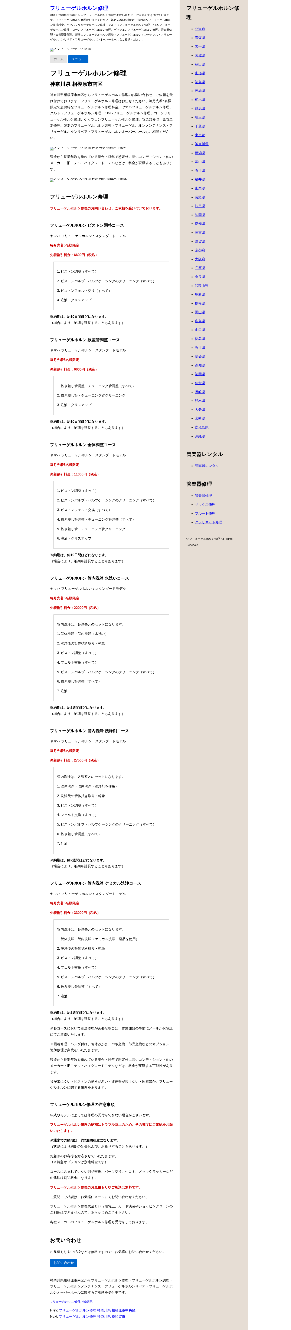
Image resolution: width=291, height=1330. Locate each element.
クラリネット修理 (208, 522)
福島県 (200, 82)
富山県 (200, 161)
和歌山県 (202, 286)
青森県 (200, 38)
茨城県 (200, 91)
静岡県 (200, 215)
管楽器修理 (203, 495)
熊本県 (200, 400)
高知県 (200, 365)
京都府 (200, 250)
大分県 (200, 409)
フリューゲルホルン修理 (79, 8)
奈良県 (200, 277)
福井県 (200, 179)
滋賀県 (200, 241)
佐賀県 (200, 383)
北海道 (200, 29)
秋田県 (200, 64)
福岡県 (200, 374)
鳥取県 (200, 294)
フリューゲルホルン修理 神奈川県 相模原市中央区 (97, 1310)
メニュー (78, 59)
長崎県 (200, 392)
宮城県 (200, 55)
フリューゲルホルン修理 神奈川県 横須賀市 (92, 1316)
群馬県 (200, 108)
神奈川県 (202, 144)
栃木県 (200, 100)
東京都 (200, 135)
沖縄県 (200, 436)
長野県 (200, 197)
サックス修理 (205, 504)
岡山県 (200, 312)
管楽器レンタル (207, 466)
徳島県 (200, 339)
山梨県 (200, 188)
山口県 (200, 330)
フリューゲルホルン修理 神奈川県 (71, 1301)
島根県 (200, 303)
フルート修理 (205, 513)
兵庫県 (200, 268)
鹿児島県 (202, 427)
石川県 (200, 170)
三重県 (200, 232)
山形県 (200, 73)
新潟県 (200, 153)
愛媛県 (200, 356)
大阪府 (200, 259)
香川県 (200, 347)
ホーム (58, 59)
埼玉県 (200, 117)
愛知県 (200, 223)
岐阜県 (200, 206)
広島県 (200, 321)
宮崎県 (200, 418)
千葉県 (200, 126)
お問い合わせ (63, 1262)
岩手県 (200, 46)
